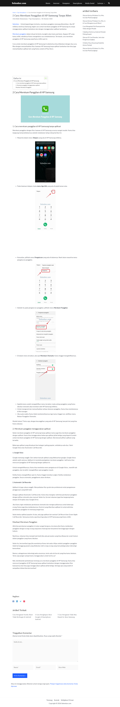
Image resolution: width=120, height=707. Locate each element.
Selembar (16, 24)
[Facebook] (13, 601)
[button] (109, 3)
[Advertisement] (45, 64)
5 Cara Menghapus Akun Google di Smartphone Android (43, 617)
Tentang (49, 700)
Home (14, 12)
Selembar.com (19, 3)
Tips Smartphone (21, 12)
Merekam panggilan (19, 34)
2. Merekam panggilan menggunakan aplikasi (28, 85)
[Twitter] (20, 601)
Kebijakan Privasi (67, 700)
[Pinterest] (24, 601)
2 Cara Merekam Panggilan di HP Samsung (26, 81)
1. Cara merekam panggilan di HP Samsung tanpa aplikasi (31, 83)
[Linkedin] (17, 601)
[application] (104, 3)
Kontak (56, 700)
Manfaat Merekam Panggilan (23, 87)
